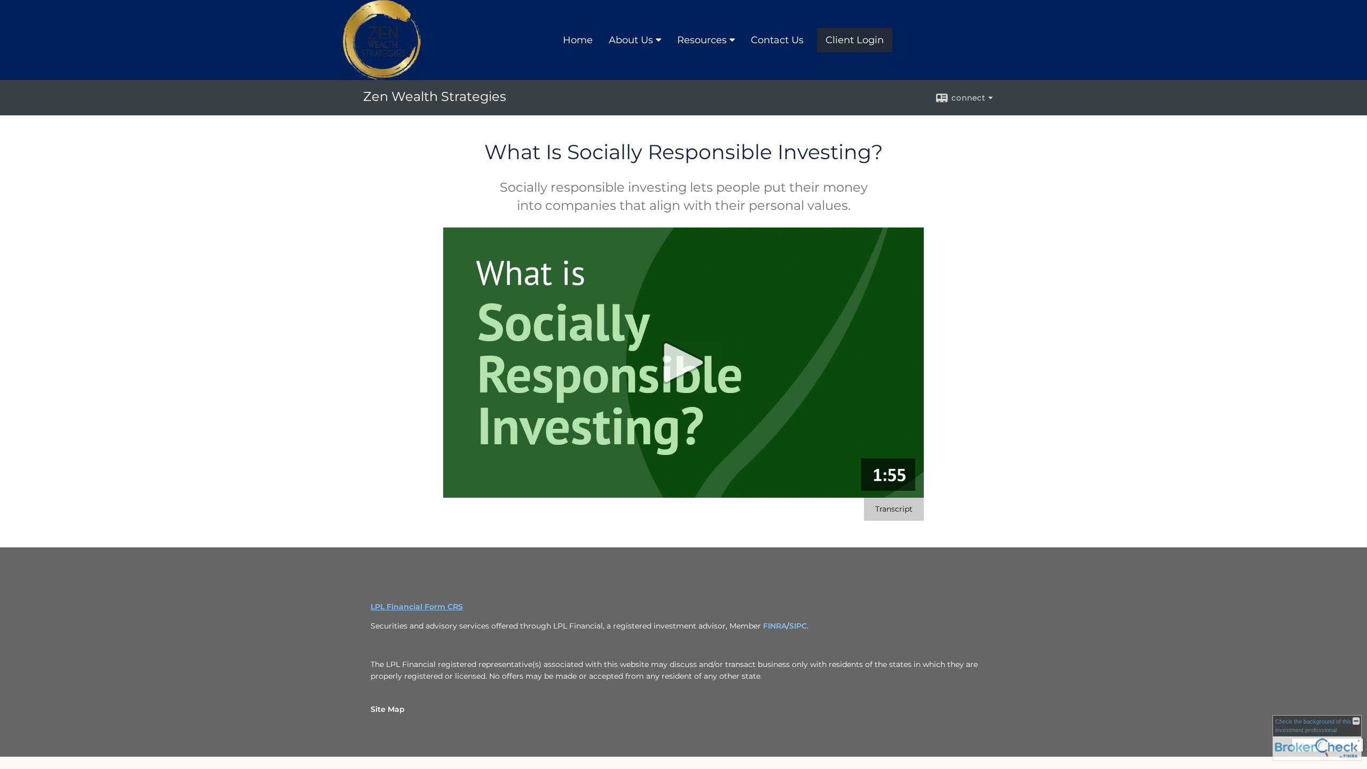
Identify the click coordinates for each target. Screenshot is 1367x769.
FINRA (775, 626)
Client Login (855, 40)
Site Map (388, 709)
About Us (631, 40)
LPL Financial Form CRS (417, 606)
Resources (702, 40)
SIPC (798, 626)
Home (578, 40)
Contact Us (777, 40)
